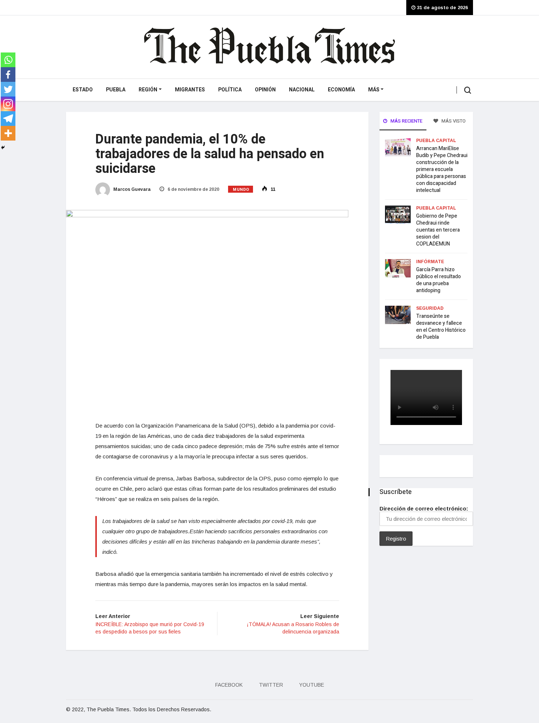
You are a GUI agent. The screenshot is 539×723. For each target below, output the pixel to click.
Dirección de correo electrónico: (424, 508)
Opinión (265, 90)
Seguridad (430, 308)
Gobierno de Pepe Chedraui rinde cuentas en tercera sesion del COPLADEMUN (438, 230)
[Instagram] (8, 104)
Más (374, 90)
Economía (341, 90)
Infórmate (430, 261)
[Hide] (3, 147)
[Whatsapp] (8, 59)
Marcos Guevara (131, 189)
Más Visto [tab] (453, 120)
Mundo (241, 189)
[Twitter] (8, 89)
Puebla (115, 90)
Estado (83, 90)
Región (148, 90)
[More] (8, 133)
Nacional (302, 90)
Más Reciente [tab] (405, 120)
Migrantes (190, 90)
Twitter (271, 685)
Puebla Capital (436, 140)
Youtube (311, 685)
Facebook (229, 685)
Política (230, 90)
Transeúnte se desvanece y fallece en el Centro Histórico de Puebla (441, 326)
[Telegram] (8, 118)
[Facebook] (8, 74)
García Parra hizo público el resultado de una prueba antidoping (438, 280)
